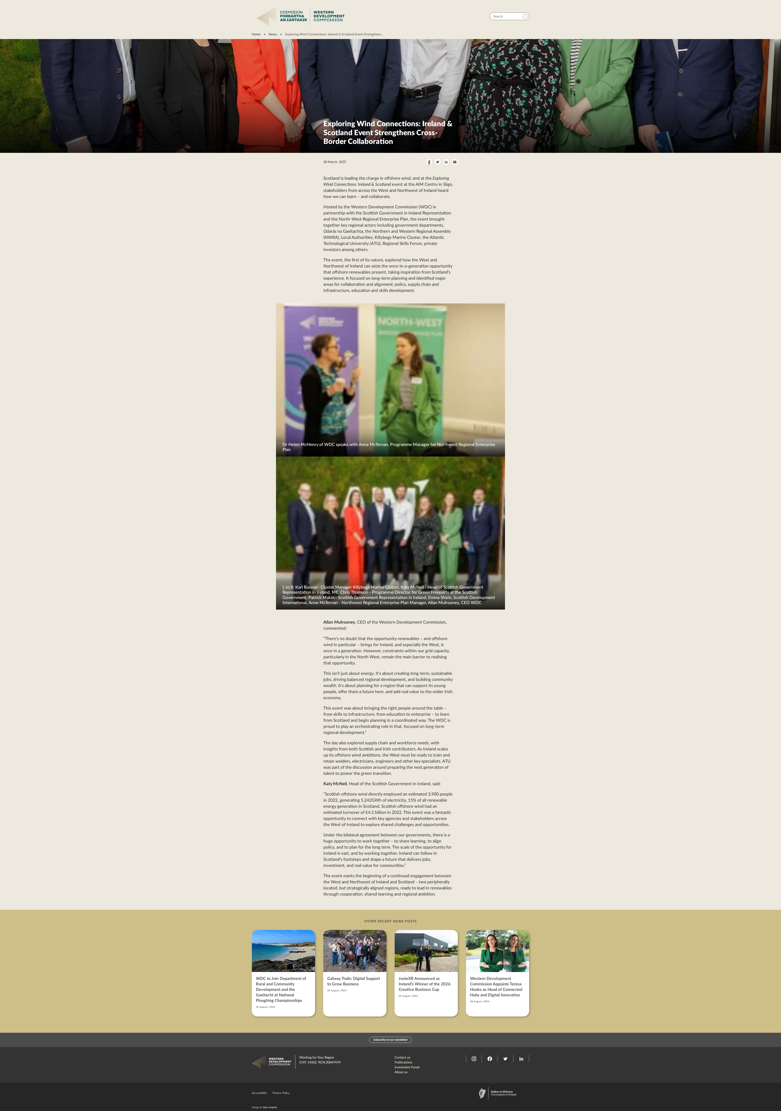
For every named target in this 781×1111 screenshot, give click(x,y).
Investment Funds (407, 1067)
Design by (264, 1107)
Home (256, 34)
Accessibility (259, 1093)
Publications (403, 1062)
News (273, 34)
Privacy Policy (281, 1093)
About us (401, 1072)
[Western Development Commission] (301, 16)
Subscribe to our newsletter (390, 1039)
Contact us (402, 1057)
